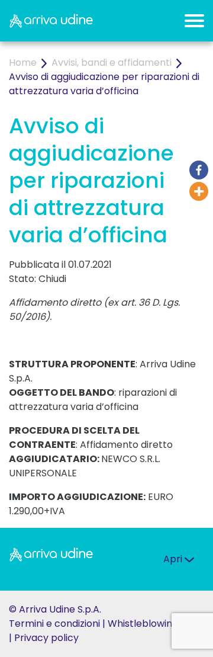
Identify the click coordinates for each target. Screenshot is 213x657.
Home (23, 62)
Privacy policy (46, 638)
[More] (198, 191)
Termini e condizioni (54, 623)
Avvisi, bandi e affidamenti (111, 62)
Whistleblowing (143, 623)
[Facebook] (198, 170)
